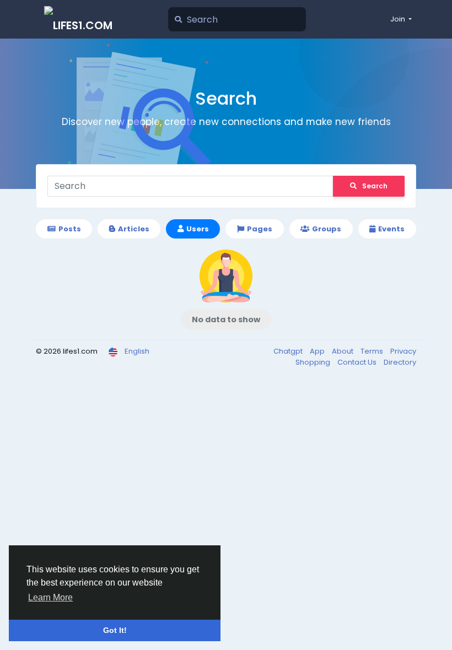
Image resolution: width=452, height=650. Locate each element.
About (343, 351)
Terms (372, 351)
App (318, 351)
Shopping (313, 362)
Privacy (403, 351)
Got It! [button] (115, 630)
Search (375, 186)
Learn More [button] (50, 597)
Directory (400, 362)
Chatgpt (288, 351)
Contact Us (357, 362)
